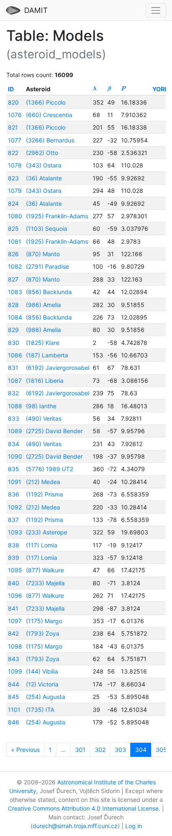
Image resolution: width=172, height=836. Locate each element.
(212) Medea (43, 481)
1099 (15, 671)
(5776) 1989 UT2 (49, 468)
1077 (14, 140)
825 (13, 228)
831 (13, 367)
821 (13, 127)
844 (13, 684)
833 (13, 418)
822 (13, 152)
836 (13, 494)
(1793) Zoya (42, 633)
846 (13, 722)
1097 (15, 620)
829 (13, 329)
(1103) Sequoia (46, 228)
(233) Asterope (46, 532)
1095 (15, 570)
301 (80, 749)
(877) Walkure (45, 570)
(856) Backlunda (49, 291)
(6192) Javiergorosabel (57, 367)
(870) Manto (43, 253)
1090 (15, 456)
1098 (15, 646)
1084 (15, 317)
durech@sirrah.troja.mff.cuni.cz (75, 825)
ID (11, 88)
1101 (14, 709)
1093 (15, 532)
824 (13, 203)
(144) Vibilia (42, 671)
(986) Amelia (43, 304)
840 (13, 582)
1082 (15, 266)
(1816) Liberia (44, 380)
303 (120, 749)
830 (13, 342)
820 (13, 102)
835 (13, 468)
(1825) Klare (42, 342)
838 (13, 545)
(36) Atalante (44, 178)
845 (13, 696)
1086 (15, 355)
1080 (15, 216)
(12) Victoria (42, 684)
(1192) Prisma (44, 494)
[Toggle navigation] (156, 10)
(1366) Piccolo (46, 102)
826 (13, 253)
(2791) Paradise (47, 266)
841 (13, 608)
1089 (15, 430)
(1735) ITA (40, 709)
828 (13, 304)
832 (13, 393)
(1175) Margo (44, 620)
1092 (15, 507)
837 (13, 519)
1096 (15, 595)
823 (13, 178)
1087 (15, 380)
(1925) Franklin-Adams (57, 216)
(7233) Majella (45, 582)
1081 (14, 241)
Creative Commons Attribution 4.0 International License (83, 808)
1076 (15, 114)
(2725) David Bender (54, 430)
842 (13, 633)
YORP (160, 88)
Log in (133, 825)
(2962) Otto (42, 152)
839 (13, 557)
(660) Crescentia (49, 114)
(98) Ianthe (41, 405)
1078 (15, 165)
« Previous (25, 749)
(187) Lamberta (47, 355)
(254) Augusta (45, 696)
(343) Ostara (43, 165)
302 (100, 749)
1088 (15, 405)
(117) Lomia (41, 545)
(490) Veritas (43, 418)
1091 (14, 481)
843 (13, 658)
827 (13, 279)
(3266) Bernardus (50, 140)
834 (13, 443)
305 (161, 749)
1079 (15, 190)
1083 (15, 291)
